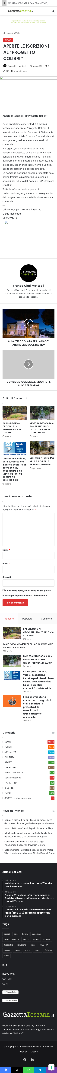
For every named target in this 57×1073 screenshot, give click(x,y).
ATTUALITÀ (10, 752)
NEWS (16, 33)
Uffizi (6, 955)
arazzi (7, 934)
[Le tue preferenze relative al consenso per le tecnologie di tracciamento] (51, 1067)
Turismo (48, 950)
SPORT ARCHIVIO (13, 772)
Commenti (47, 618)
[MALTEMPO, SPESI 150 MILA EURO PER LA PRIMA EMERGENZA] (42, 448)
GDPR (5, 983)
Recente (9, 618)
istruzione (21, 945)
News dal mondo (13, 810)
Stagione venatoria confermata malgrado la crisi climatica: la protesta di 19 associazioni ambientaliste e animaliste (37, 707)
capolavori (36, 934)
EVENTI (8, 747)
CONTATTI (7, 978)
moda (33, 945)
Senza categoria (12, 777)
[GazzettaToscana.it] (20, 11)
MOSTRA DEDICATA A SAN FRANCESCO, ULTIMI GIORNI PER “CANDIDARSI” (42, 428)
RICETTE (8, 788)
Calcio (25, 934)
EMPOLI (8, 793)
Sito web (7, 577)
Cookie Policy (11, 1000)
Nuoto (17, 950)
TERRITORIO (10, 767)
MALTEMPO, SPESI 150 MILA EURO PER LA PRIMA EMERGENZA (42, 461)
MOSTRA (44, 945)
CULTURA (9, 757)
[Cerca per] (53, 12)
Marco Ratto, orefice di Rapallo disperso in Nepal (29, 828)
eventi (36, 939)
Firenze (46, 939)
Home (8, 33)
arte (16, 934)
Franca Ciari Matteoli (16, 66)
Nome (6, 550)
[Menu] (4, 12)
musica (7, 950)
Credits (34, 1051)
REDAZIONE (8, 974)
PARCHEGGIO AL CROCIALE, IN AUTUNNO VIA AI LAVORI (12, 428)
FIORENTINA (10, 782)
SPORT (8, 762)
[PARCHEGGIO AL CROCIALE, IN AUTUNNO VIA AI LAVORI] (15, 413)
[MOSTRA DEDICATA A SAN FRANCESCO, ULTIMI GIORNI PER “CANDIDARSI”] (42, 413)
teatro (37, 950)
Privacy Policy (11, 992)
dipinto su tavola (11, 939)
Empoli (26, 939)
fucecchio (8, 945)
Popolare (27, 618)
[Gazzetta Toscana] (28, 21)
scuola (28, 950)
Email (6, 563)
